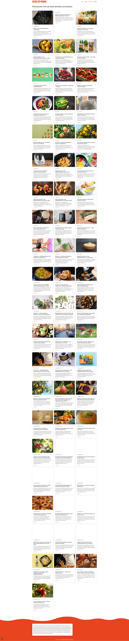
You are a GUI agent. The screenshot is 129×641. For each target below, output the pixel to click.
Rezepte (86, 1)
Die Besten (95, 1)
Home (82, 1)
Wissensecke (90, 1)
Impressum (67, 639)
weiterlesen (35, 36)
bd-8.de (63, 639)
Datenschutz (71, 639)
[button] (2, 639)
